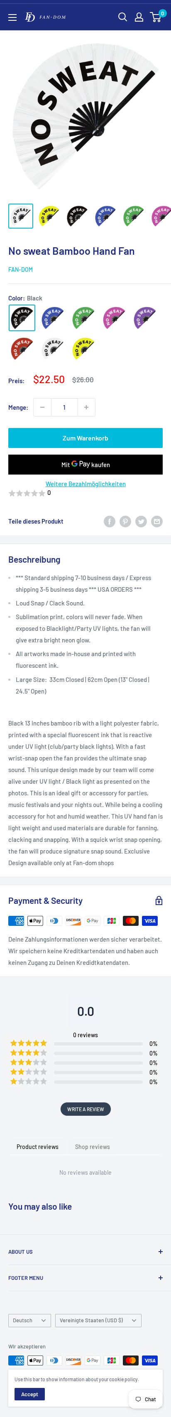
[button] (85, 493)
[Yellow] (83, 348)
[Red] (22, 348)
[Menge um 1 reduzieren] (42, 407)
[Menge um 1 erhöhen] (86, 407)
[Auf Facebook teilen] (109, 521)
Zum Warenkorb (85, 438)
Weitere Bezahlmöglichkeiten (86, 483)
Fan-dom (20, 269)
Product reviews (38, 1146)
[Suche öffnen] (122, 17)
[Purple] (145, 318)
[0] (156, 17)
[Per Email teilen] (157, 521)
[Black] (22, 318)
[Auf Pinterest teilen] (125, 521)
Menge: (18, 407)
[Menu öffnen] (12, 17)
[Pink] (114, 318)
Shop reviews (92, 1146)
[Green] (83, 318)
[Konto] (139, 17)
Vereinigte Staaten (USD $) (91, 1320)
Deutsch (22, 1320)
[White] (52, 348)
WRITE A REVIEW (85, 1109)
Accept (29, 1394)
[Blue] (52, 318)
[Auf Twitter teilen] (141, 521)
